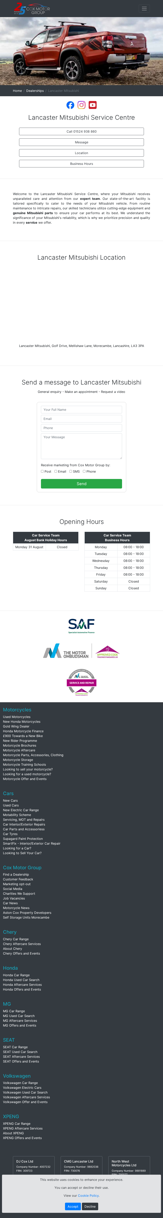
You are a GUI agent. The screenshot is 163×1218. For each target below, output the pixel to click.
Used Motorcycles (16, 717)
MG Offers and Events (19, 1025)
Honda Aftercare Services (22, 985)
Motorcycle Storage (18, 760)
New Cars (10, 800)
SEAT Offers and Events (21, 1061)
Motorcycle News (16, 908)
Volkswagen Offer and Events (25, 1102)
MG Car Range (14, 1011)
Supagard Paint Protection (23, 839)
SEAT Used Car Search (20, 1052)
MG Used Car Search (19, 1016)
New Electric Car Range (21, 810)
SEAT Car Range (15, 1047)
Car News (10, 903)
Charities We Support (19, 894)
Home (17, 91)
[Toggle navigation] (144, 9)
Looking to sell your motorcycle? (28, 769)
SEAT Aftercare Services (21, 1057)
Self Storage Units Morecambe (26, 917)
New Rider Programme (20, 741)
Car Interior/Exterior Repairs (24, 824)
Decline (90, 1206)
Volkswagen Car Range (20, 1083)
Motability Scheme (17, 815)
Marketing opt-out (17, 884)
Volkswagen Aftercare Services (26, 1097)
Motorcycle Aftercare (19, 750)
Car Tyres (10, 834)
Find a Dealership (16, 874)
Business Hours (81, 164)
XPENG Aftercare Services (23, 1128)
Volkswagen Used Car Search (25, 1092)
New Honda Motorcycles (21, 722)
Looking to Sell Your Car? (22, 853)
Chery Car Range (16, 939)
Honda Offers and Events (22, 989)
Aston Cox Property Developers (27, 913)
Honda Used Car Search (21, 980)
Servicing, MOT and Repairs (24, 820)
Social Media (12, 889)
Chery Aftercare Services (22, 944)
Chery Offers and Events (21, 953)
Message (81, 142)
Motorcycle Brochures (19, 745)
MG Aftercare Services (20, 1021)
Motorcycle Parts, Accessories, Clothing (33, 755)
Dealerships (35, 91)
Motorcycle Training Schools (24, 764)
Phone (90, 471)
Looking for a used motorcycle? (27, 774)
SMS (76, 471)
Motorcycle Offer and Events (25, 779)
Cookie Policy (88, 1196)
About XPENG (13, 1133)
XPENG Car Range (16, 1124)
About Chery (12, 949)
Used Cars (11, 805)
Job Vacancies (14, 898)
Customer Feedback (18, 879)
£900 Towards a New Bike (23, 736)
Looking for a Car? (17, 848)
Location (81, 153)
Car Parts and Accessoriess (24, 829)
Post (47, 471)
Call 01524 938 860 (82, 131)
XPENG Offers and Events (22, 1138)
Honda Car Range (16, 975)
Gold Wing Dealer (16, 726)
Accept (73, 1206)
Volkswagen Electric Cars (22, 1088)
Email (61, 471)
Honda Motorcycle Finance (23, 731)
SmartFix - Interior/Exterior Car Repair (31, 843)
